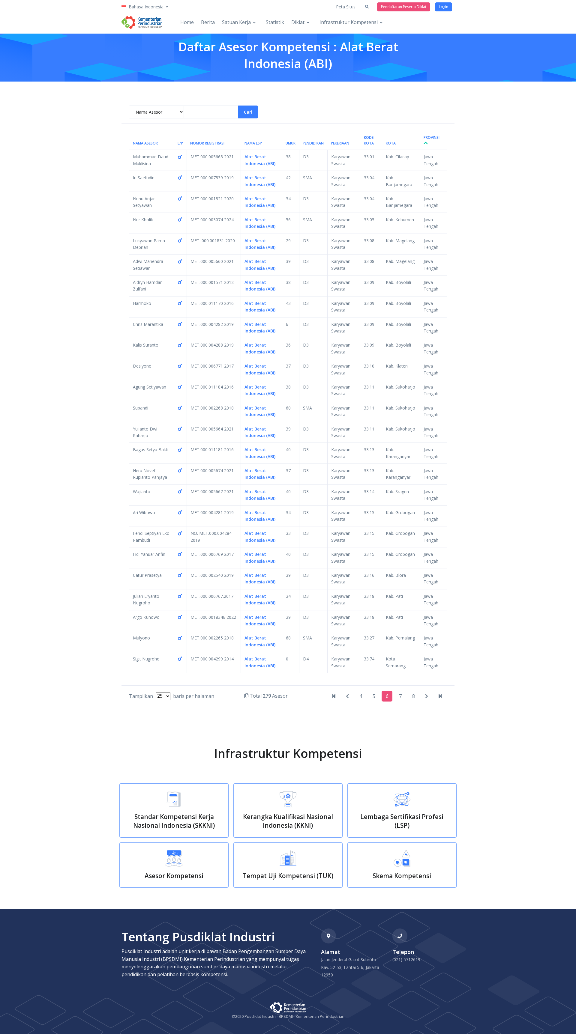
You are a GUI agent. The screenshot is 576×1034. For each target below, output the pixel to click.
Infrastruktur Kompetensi (349, 22)
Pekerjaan (340, 143)
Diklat (297, 22)
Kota (391, 143)
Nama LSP (253, 143)
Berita (208, 22)
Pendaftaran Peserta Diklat (403, 6)
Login (443, 6)
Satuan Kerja (236, 22)
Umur (291, 143)
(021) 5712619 (406, 959)
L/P (180, 143)
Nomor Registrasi (207, 143)
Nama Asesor (145, 143)
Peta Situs (346, 7)
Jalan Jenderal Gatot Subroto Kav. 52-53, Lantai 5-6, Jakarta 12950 (350, 967)
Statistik (275, 22)
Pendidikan (313, 143)
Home (187, 22)
